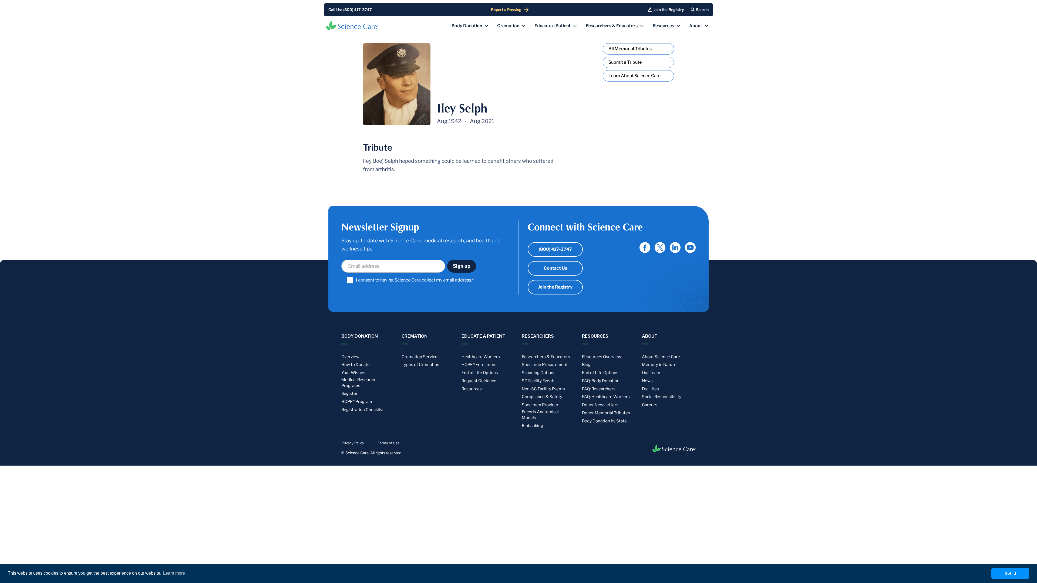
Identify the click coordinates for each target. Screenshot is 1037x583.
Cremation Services (421, 356)
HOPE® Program (356, 401)
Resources (472, 389)
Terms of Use (388, 443)
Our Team (651, 372)
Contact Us (555, 268)
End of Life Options (480, 372)
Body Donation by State (604, 421)
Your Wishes (353, 372)
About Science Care (661, 356)
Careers (649, 404)
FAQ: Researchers (598, 389)
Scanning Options (538, 372)
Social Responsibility (661, 396)
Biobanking (532, 425)
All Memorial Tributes (630, 48)
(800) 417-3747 (555, 249)
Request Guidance (479, 380)
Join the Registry (555, 287)
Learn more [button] (174, 573)
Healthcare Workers (481, 356)
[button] (470, 26)
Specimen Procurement (545, 364)
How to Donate (355, 364)
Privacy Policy (352, 443)
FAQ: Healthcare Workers (606, 396)
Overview (350, 356)
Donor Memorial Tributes (606, 413)
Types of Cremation (420, 364)
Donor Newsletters (600, 404)
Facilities (650, 389)
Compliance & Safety (542, 396)
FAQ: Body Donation (600, 380)
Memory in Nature (659, 364)
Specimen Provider (540, 404)
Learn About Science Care (634, 75)
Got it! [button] (1010, 573)
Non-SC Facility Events (543, 389)
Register (349, 393)
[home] (352, 25)
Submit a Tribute (625, 62)
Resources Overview (601, 356)
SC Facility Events (538, 380)
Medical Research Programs (358, 382)
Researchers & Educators (546, 356)
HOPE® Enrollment (479, 364)
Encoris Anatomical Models (540, 414)
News (647, 380)
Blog (586, 364)
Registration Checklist (362, 409)
